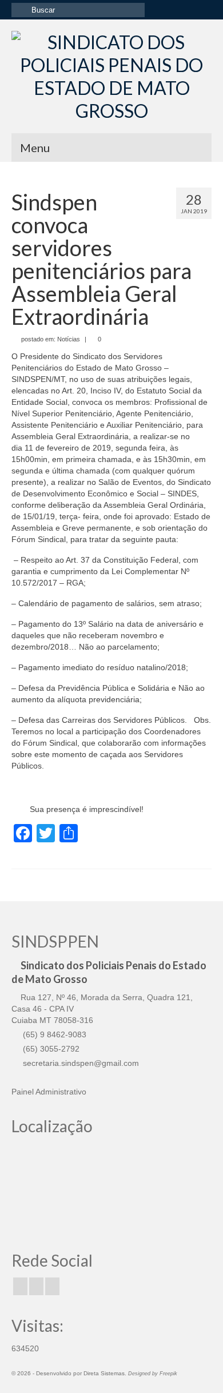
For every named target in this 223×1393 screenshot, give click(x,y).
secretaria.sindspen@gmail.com (80, 1063)
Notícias (68, 339)
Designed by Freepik (152, 1373)
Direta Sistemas (104, 1373)
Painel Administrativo (48, 1091)
